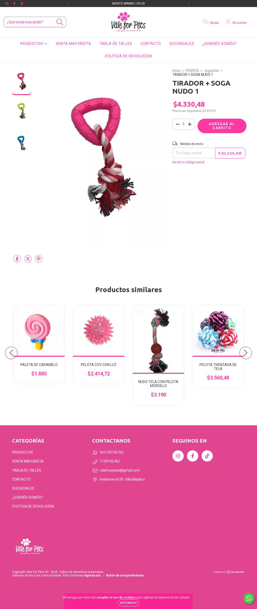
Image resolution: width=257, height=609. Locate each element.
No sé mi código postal (188, 162)
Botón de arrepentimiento (125, 575)
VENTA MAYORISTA (73, 44)
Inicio (176, 71)
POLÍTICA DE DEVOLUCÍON (128, 56)
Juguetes (211, 71)
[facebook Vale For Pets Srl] (14, 4)
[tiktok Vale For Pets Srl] (22, 4)
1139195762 (110, 461)
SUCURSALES (181, 44)
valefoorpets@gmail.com (120, 470)
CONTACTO (151, 44)
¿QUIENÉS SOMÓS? (219, 44)
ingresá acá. (92, 575)
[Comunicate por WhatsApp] (248, 598)
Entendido (128, 602)
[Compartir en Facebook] (17, 261)
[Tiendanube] (229, 572)
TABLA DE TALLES (115, 44)
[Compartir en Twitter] (28, 261)
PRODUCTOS (32, 44)
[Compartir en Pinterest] (38, 261)
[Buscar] (60, 22)
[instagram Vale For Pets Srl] (7, 4)
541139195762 (112, 452)
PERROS (192, 71)
